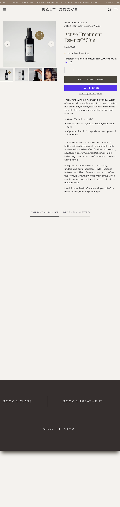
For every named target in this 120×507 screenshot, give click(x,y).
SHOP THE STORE (60, 429)
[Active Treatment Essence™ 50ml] (6, 74)
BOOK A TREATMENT (83, 401)
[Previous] (7, 44)
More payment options (90, 93)
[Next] (51, 44)
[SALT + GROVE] (60, 9)
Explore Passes (89, 2)
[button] (109, 10)
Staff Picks (79, 22)
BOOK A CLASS (17, 401)
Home (67, 22)
